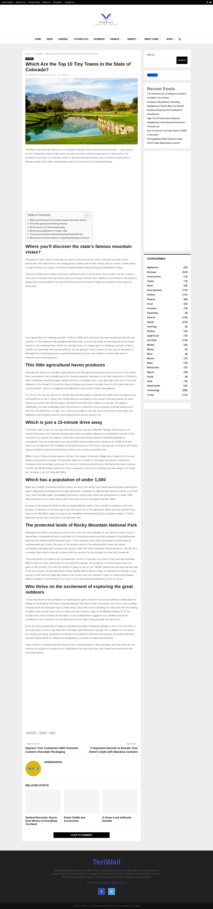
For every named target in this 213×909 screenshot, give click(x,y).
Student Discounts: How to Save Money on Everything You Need (41, 820)
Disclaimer (57, 2)
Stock (150, 376)
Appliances (152, 267)
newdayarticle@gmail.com (112, 882)
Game (52, 733)
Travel (150, 395)
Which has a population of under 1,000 (48, 231)
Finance (114, 39)
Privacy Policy (34, 2)
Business (99, 39)
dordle (119, 437)
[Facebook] (101, 891)
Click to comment (81, 835)
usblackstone (33, 75)
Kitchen (151, 331)
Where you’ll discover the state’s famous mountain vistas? (57, 220)
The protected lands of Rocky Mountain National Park (56, 234)
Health (150, 322)
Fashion (151, 294)
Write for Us (21, 2)
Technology (81, 39)
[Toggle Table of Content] (85, 215)
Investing (151, 326)
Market (131, 39)
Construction (154, 276)
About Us (46, 2)
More (170, 39)
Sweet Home (151, 39)
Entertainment (154, 290)
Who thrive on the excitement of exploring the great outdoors (59, 238)
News (50, 39)
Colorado (71, 626)
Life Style (29, 59)
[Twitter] (111, 891)
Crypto (150, 281)
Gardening (152, 313)
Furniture (152, 308)
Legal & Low (153, 335)
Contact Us (69, 2)
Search (150, 54)
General (63, 39)
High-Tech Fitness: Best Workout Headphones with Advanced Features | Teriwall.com (166, 122)
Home (38, 39)
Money (150, 349)
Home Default (7, 2)
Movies (150, 358)
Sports (150, 372)
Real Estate (153, 367)
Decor (150, 285)
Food (149, 304)
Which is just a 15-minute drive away (47, 227)
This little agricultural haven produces (48, 223)
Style (149, 381)
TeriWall (106, 862)
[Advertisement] (81, 188)
